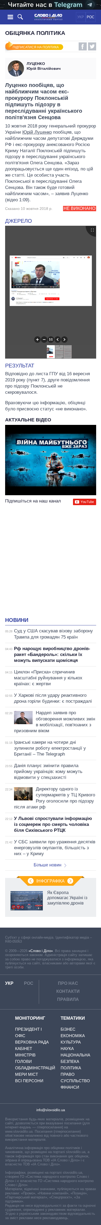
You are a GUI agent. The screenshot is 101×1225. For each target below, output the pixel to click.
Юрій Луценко (37, 132)
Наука (67, 1048)
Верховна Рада (32, 1042)
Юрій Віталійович (44, 66)
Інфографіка (50, 881)
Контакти (68, 991)
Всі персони (29, 1080)
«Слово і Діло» (41, 951)
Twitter (92, 46)
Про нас (68, 983)
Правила (68, 999)
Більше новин (47, 865)
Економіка (73, 1035)
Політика (71, 1068)
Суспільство (75, 1080)
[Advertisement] (50, 561)
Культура (71, 1042)
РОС (90, 17)
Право (68, 1074)
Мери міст (26, 1074)
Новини (16, 620)
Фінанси (70, 1087)
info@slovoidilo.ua (50, 1110)
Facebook (83, 46)
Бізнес (68, 1029)
